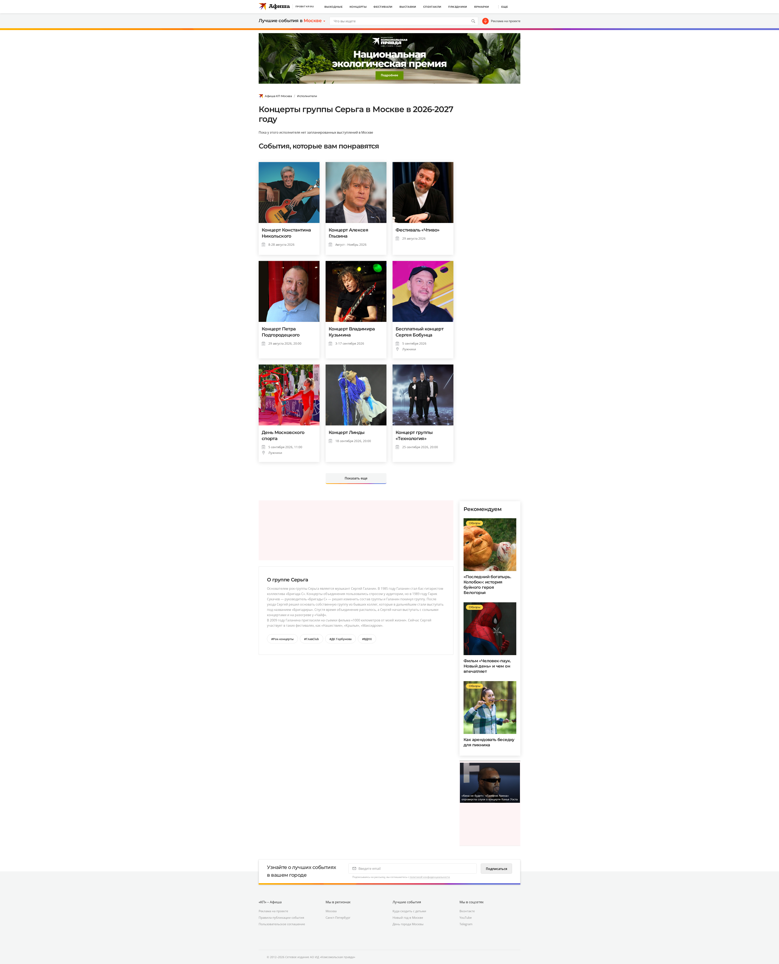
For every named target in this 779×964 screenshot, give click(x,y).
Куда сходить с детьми (409, 911)
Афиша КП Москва (278, 96)
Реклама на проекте (505, 21)
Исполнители (307, 96)
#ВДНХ (367, 639)
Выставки (407, 6)
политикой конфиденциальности (430, 877)
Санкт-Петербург (338, 917)
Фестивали (383, 6)
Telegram (465, 924)
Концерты (358, 6)
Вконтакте (467, 911)
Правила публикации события (281, 917)
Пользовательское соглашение (282, 924)
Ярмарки (481, 6)
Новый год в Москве (408, 917)
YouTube (465, 917)
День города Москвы (408, 924)
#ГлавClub (311, 639)
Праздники (457, 6)
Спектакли (432, 6)
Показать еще (356, 478)
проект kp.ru (304, 6)
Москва (331, 911)
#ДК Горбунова (340, 639)
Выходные (333, 6)
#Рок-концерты (282, 639)
